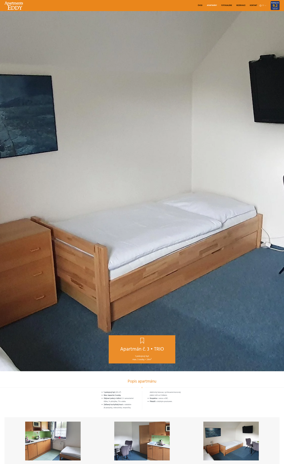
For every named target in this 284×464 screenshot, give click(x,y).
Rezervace (240, 5)
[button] (262, 5)
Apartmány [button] (212, 5)
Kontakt (253, 5)
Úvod (200, 5)
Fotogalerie (226, 5)
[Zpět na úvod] (13, 5)
